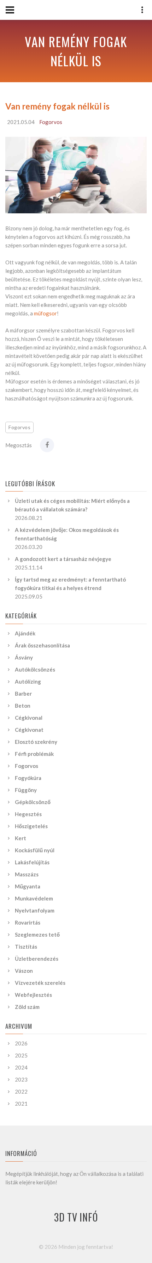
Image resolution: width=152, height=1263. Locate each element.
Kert (20, 838)
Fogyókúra (28, 778)
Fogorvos (50, 122)
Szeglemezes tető (37, 934)
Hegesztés (28, 814)
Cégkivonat (29, 729)
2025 (21, 1055)
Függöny (26, 790)
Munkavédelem (34, 898)
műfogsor (45, 313)
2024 (21, 1067)
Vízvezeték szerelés (40, 982)
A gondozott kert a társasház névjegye (63, 559)
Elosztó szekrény (36, 742)
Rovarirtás (27, 922)
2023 (21, 1079)
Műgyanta (27, 886)
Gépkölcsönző (33, 802)
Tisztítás (26, 946)
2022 (21, 1091)
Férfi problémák (34, 754)
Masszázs (27, 874)
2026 (21, 1043)
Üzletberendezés (36, 958)
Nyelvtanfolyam (34, 910)
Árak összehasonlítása (42, 645)
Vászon (24, 970)
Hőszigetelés (31, 826)
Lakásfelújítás (32, 862)
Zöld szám (27, 1007)
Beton (22, 705)
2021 (21, 1103)
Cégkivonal (28, 717)
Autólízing (28, 681)
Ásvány (24, 657)
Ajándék (25, 633)
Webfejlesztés (33, 995)
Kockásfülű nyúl (34, 850)
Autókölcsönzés (35, 669)
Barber (23, 693)
